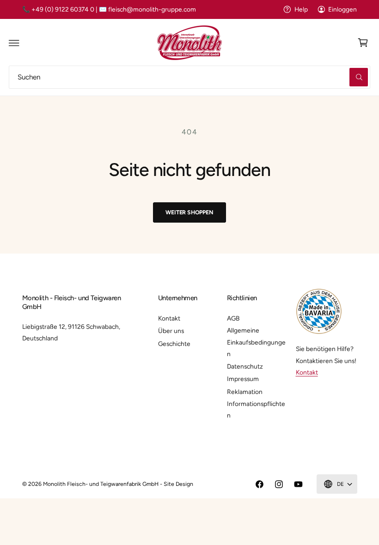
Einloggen (342, 9)
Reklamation (245, 391)
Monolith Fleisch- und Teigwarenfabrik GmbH (101, 483)
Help (300, 9)
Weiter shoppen (189, 212)
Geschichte (174, 343)
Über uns (171, 330)
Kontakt (169, 318)
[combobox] (189, 77)
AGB (233, 318)
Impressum (243, 378)
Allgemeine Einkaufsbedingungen (256, 342)
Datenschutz (245, 366)
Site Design (178, 483)
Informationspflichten (256, 409)
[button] (14, 43)
